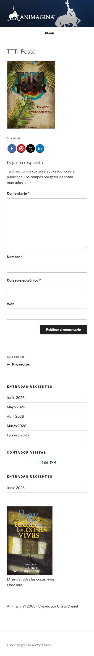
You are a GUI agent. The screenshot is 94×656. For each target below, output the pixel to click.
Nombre (15, 257)
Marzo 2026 (16, 426)
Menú (49, 33)
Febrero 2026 (18, 435)
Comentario (18, 193)
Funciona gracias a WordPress (29, 645)
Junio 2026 (16, 398)
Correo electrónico (24, 280)
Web (10, 304)
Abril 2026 (15, 416)
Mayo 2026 (16, 407)
